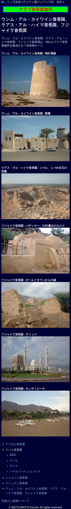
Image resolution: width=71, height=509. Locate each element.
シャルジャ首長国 (17, 477)
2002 (13, 454)
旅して (5, 2)
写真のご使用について (15, 500)
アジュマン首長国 (17, 483)
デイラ (14, 465)
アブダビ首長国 (15, 444)
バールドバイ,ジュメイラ (25, 471)
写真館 (17, 2)
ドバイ (14, 460)
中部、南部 (55, 2)
